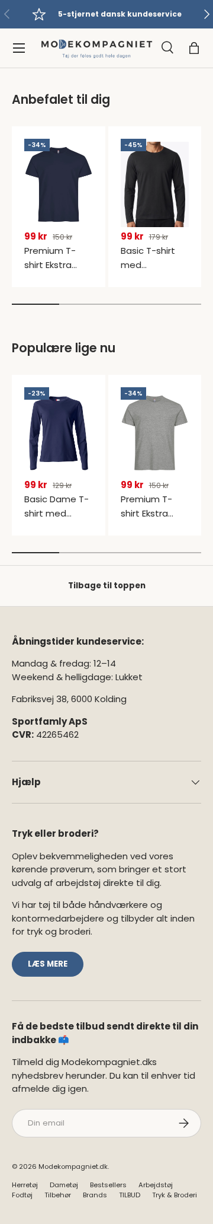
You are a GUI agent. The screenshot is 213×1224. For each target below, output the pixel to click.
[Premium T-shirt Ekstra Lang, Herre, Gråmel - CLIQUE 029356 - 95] (155, 433)
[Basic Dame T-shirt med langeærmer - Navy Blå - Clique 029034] (58, 433)
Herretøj (25, 1185)
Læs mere (47, 964)
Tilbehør (57, 1195)
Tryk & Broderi (174, 1195)
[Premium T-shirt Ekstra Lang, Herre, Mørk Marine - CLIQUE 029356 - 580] (58, 184)
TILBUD (129, 1195)
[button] (194, 48)
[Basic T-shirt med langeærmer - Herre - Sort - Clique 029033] (155, 184)
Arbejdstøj (155, 1185)
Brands (95, 1195)
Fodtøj (22, 1195)
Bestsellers (108, 1185)
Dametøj (64, 1185)
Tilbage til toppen (107, 585)
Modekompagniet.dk (73, 1166)
